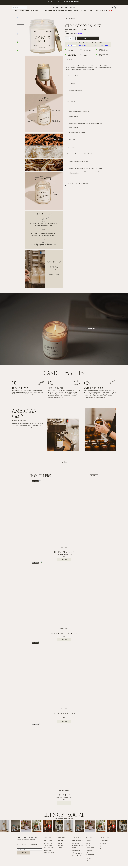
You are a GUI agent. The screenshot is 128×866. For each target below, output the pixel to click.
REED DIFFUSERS (48, 840)
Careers (88, 843)
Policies (88, 845)
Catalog (74, 847)
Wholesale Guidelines (77, 845)
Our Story (88, 840)
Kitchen (60, 843)
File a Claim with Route (90, 856)
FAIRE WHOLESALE (76, 850)
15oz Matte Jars (48, 848)
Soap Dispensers (62, 848)
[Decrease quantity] (67, 38)
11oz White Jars (48, 845)
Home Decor (60, 845)
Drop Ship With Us (76, 855)
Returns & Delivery (90, 854)
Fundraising (75, 857)
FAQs (87, 852)
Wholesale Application (77, 840)
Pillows (60, 847)
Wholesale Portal (76, 843)
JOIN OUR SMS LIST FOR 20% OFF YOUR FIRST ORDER (64, 1)
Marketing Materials (77, 848)
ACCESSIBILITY (89, 850)
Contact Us (88, 858)
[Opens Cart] (115, 7)
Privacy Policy (89, 848)
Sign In (74, 841)
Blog (87, 860)
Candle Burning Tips (49, 852)
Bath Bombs (60, 840)
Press (87, 841)
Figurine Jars (47, 850)
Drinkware (60, 841)
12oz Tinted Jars (48, 847)
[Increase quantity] (74, 38)
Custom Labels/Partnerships (77, 853)
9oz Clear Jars (48, 841)
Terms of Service (90, 847)
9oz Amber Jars (48, 843)
